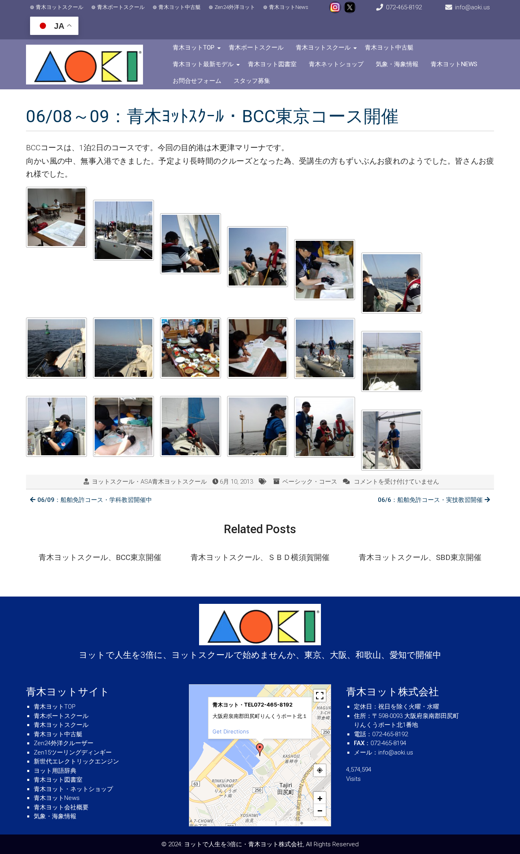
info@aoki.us (472, 7)
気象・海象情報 (397, 64)
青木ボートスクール (121, 7)
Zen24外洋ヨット (234, 7)
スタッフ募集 (252, 80)
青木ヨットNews (288, 7)
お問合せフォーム (197, 80)
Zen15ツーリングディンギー (73, 752)
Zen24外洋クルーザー (63, 743)
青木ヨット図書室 (272, 64)
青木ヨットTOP (193, 47)
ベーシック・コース (309, 481)
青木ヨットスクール (59, 7)
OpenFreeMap (288, 823)
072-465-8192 (404, 7)
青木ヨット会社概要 (61, 807)
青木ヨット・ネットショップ (73, 789)
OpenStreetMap (316, 823)
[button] (260, 749)
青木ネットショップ (336, 64)
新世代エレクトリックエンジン (76, 761)
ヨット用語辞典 (55, 770)
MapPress (267, 823)
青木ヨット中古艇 (179, 7)
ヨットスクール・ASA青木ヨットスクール (149, 481)
